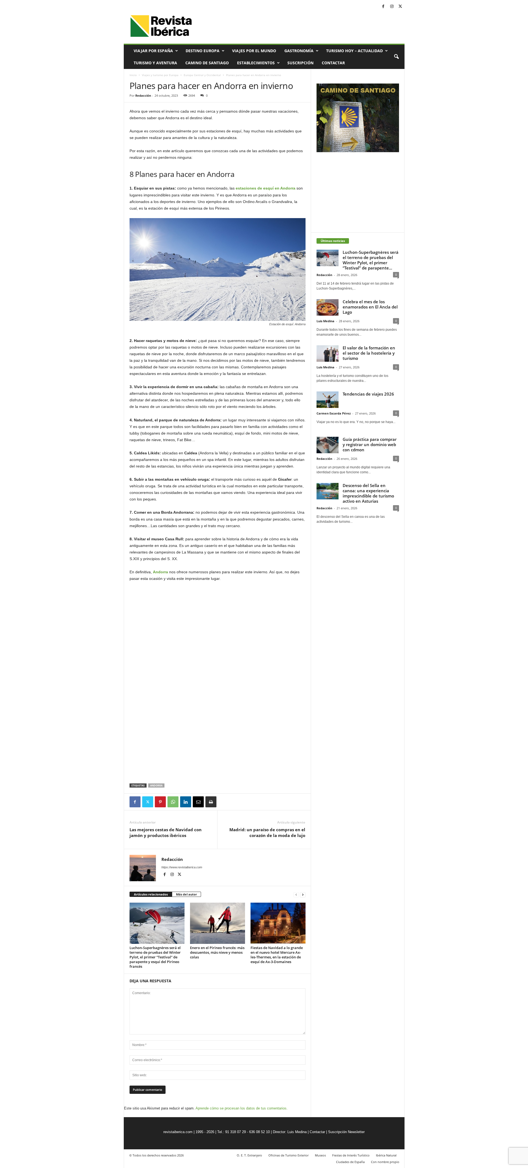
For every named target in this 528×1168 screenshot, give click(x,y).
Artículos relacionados (151, 894)
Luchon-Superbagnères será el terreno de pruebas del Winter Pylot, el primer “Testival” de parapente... (370, 260)
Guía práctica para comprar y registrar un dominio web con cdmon (370, 444)
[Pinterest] (160, 801)
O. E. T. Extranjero (249, 1155)
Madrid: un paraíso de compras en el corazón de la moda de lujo (267, 832)
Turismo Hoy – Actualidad (354, 50)
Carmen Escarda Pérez (334, 413)
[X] (400, 7)
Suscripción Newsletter (346, 1132)
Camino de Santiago (207, 62)
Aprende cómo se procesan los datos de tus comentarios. (242, 1108)
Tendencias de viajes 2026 (368, 394)
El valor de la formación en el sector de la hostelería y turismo (369, 353)
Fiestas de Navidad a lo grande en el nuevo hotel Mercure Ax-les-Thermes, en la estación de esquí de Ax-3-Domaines (277, 954)
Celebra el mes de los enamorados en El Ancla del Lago (370, 307)
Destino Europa (202, 50)
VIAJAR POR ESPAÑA (153, 50)
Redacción (143, 95)
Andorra (156, 785)
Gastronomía (299, 50)
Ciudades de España (350, 1162)
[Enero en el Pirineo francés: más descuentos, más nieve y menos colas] (217, 923)
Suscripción (300, 62)
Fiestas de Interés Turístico (351, 1155)
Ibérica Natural (386, 1155)
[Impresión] (210, 801)
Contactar (333, 62)
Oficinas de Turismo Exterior (288, 1155)
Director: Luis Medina (290, 1132)
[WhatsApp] (172, 801)
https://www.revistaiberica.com (181, 867)
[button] (396, 57)
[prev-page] (296, 894)
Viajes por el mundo (254, 50)
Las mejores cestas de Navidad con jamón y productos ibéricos (166, 832)
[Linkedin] (185, 801)
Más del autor (186, 894)
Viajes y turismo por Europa (160, 75)
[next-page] (303, 894)
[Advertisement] (217, 769)
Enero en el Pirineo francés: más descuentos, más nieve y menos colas (217, 952)
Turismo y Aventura (155, 62)
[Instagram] (392, 7)
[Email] (198, 801)
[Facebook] (383, 7)
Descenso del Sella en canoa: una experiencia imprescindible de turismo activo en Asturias (368, 493)
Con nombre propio (385, 1162)
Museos (320, 1155)
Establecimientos (256, 62)
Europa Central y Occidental (202, 75)
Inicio (133, 75)
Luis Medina (325, 321)
